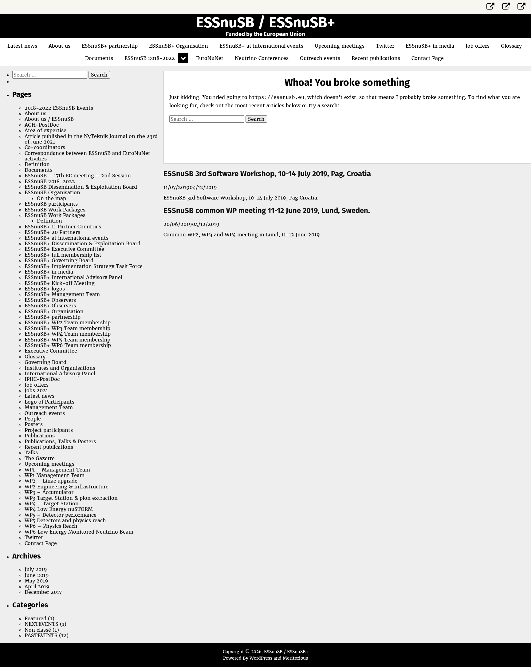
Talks (31, 452)
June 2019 (37, 575)
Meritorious (295, 658)
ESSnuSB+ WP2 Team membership (68, 322)
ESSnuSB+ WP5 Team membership (67, 340)
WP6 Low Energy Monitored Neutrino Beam (79, 532)
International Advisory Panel (60, 373)
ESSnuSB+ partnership (110, 46)
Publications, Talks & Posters (60, 441)
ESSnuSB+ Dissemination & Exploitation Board (82, 243)
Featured (35, 618)
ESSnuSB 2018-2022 (149, 58)
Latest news (22, 46)
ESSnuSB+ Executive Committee (64, 249)
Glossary (511, 46)
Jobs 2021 (36, 390)
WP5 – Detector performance (60, 515)
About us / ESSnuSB (49, 119)
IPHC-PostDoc (42, 379)
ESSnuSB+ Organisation (178, 46)
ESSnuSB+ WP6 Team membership (68, 345)
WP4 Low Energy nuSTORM (59, 509)
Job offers (478, 46)
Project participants (49, 430)
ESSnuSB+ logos (45, 289)
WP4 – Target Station (52, 503)
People (33, 419)
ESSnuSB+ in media (430, 46)
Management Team (49, 407)
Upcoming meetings (339, 46)
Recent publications (376, 58)
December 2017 (43, 592)
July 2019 (36, 569)
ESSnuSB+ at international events (261, 46)
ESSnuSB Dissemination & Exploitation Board (81, 187)
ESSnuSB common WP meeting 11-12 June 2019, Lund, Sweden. (266, 210)
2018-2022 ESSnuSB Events (59, 108)
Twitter (385, 46)
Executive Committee (51, 351)
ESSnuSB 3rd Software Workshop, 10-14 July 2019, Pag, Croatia (267, 173)
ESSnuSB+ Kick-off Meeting (60, 283)
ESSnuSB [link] (174, 198)
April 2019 (37, 586)
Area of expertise (45, 130)
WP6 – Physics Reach (51, 526)
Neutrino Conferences (262, 58)
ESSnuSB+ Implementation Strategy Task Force (84, 266)
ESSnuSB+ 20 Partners (52, 232)
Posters (34, 424)
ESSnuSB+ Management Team (62, 294)
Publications (40, 435)
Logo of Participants (49, 402)
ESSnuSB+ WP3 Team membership (67, 328)
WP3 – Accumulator (49, 492)
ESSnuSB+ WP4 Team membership (68, 334)
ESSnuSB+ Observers (50, 300)
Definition (37, 164)
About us (59, 46)
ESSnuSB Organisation (52, 192)
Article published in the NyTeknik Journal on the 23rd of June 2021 (91, 139)
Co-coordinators (45, 147)
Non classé (38, 630)
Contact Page (427, 58)
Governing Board (45, 362)
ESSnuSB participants (51, 204)
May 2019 (36, 581)
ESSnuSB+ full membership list (63, 255)
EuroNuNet (209, 58)
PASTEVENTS (41, 635)
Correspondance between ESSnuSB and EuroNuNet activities (87, 156)
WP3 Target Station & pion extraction (71, 498)
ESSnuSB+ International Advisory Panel (73, 277)
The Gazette (40, 458)
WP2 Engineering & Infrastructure (66, 486)
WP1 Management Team (55, 475)
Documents (99, 58)
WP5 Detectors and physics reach (65, 520)
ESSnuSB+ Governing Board (59, 260)
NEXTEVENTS (41, 624)
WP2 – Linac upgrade (51, 481)
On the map (51, 198)
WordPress (261, 658)
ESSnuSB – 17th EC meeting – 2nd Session (78, 175)
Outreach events (320, 58)
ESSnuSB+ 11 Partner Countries (63, 226)
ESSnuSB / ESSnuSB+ (265, 22)
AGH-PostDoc (42, 125)
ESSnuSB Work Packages (55, 210)
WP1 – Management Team (57, 470)
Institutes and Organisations (60, 368)
